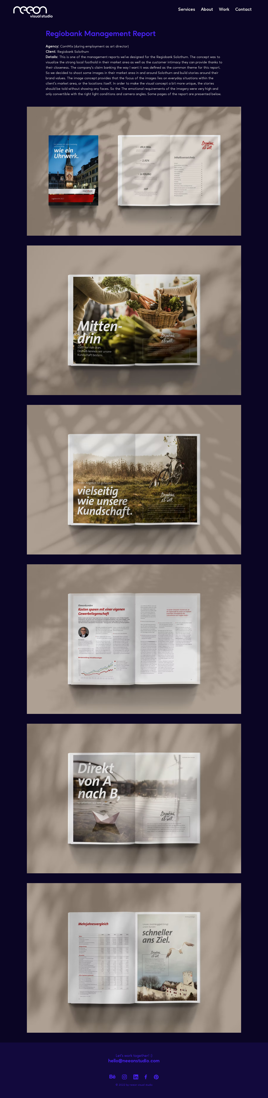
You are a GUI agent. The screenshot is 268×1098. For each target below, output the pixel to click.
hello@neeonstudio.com (134, 1061)
